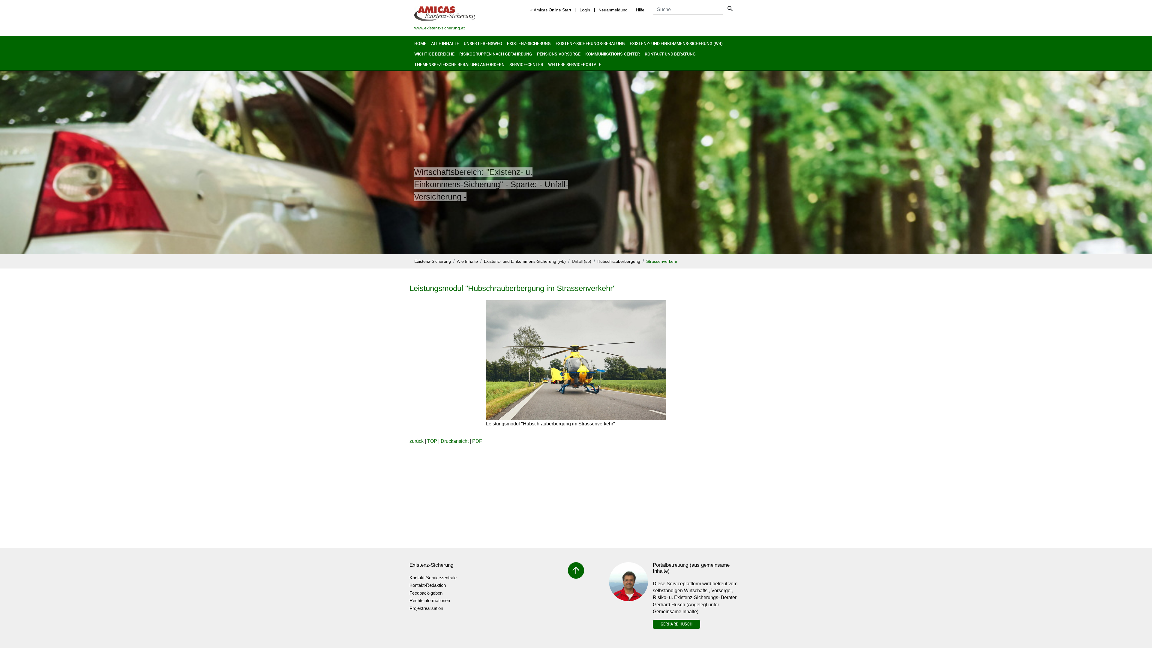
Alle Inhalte (445, 43)
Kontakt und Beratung (670, 54)
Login (585, 10)
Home (420, 43)
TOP (432, 441)
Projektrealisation (426, 608)
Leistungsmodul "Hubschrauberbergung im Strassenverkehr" (513, 288)
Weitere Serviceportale (574, 64)
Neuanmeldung (613, 10)
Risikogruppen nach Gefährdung (495, 54)
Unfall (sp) (581, 261)
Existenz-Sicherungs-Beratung (590, 43)
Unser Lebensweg (483, 43)
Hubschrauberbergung (618, 261)
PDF (477, 441)
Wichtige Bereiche (434, 54)
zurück (417, 441)
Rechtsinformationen (430, 600)
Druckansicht (455, 441)
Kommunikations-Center (612, 54)
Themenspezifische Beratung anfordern (459, 64)
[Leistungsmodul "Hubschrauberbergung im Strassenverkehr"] (576, 360)
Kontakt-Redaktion (428, 585)
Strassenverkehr (661, 261)
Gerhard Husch (676, 624)
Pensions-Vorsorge (558, 54)
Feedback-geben (426, 593)
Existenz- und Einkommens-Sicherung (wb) (676, 43)
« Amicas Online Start (550, 10)
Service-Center (526, 64)
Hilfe (640, 10)
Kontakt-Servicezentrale (433, 577)
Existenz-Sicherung (529, 43)
